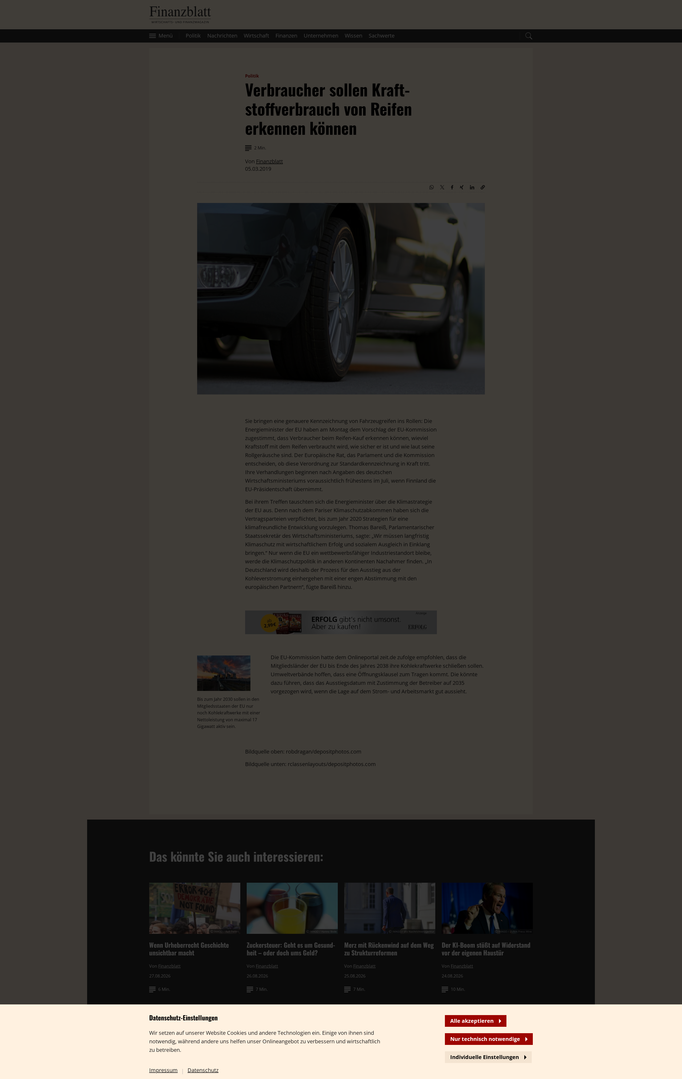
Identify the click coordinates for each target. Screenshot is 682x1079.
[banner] (341, 539)
